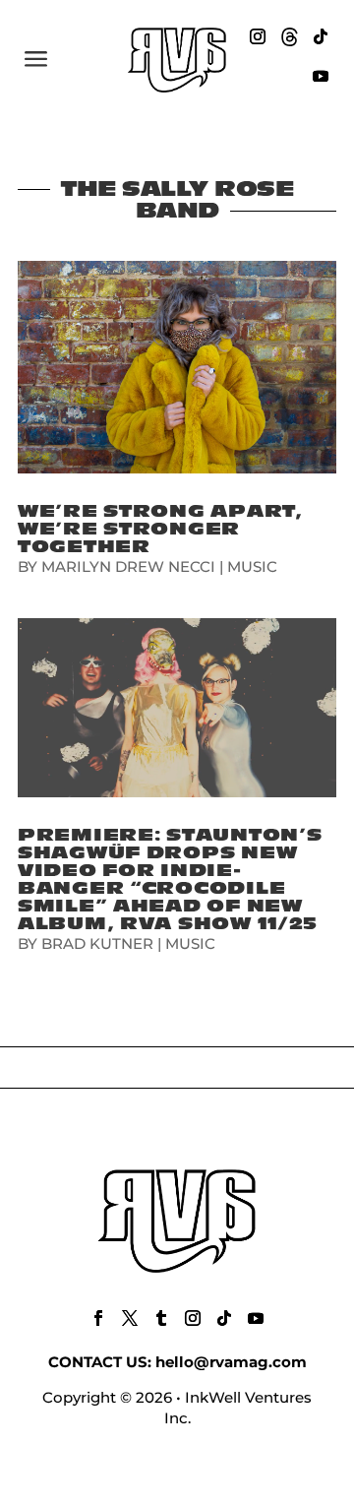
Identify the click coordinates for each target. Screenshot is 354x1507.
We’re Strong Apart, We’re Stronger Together (160, 529)
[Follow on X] (130, 1318)
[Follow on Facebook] (98, 1318)
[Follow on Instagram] (257, 36)
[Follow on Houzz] (289, 36)
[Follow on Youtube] (320, 76)
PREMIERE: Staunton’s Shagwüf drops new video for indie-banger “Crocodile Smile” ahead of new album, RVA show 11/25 (170, 879)
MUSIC (252, 566)
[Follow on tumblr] (161, 1318)
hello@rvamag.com (231, 1361)
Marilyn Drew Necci (128, 566)
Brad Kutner (97, 943)
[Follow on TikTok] (320, 36)
